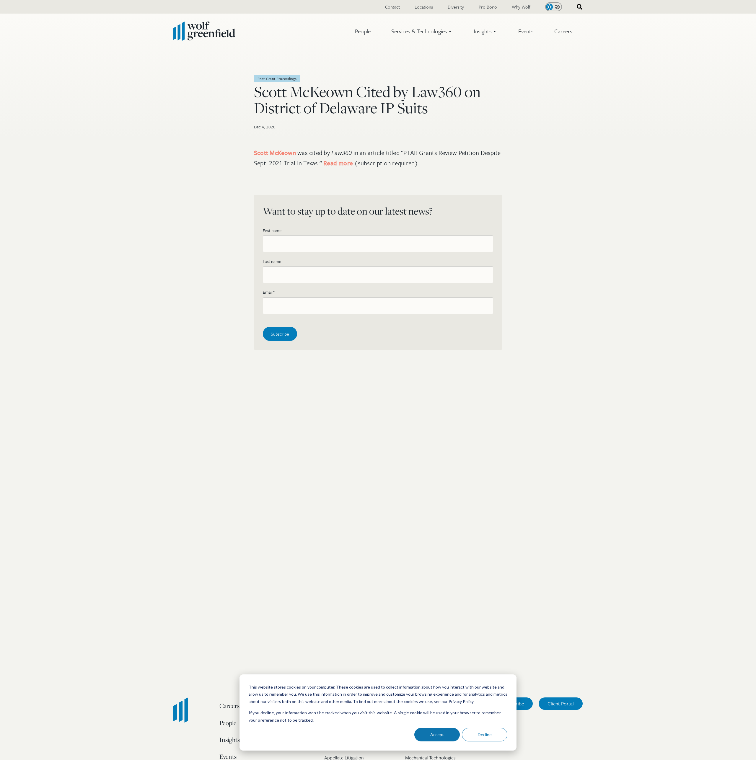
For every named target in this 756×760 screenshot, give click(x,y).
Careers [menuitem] (229, 705)
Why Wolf (521, 7)
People (363, 31)
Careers (563, 31)
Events (526, 31)
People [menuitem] (228, 722)
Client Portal (561, 703)
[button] (422, 31)
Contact (392, 7)
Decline (485, 734)
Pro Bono (488, 7)
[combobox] (578, 7)
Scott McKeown (275, 152)
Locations (424, 7)
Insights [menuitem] (229, 739)
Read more (338, 162)
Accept (437, 734)
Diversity (456, 7)
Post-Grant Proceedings (277, 78)
